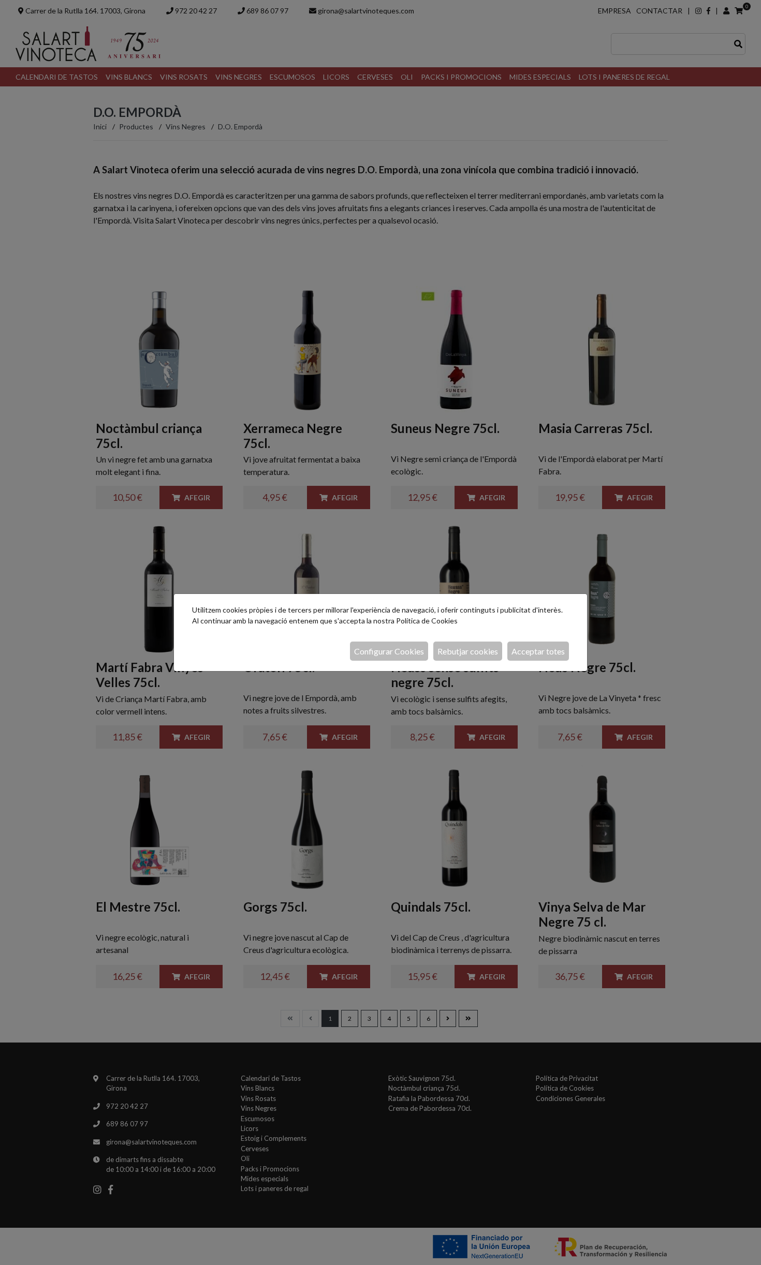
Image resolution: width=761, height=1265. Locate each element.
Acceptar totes (538, 651)
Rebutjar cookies (467, 651)
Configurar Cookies (389, 651)
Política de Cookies (427, 620)
